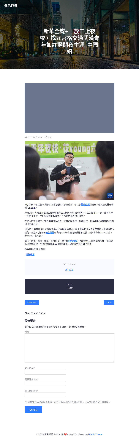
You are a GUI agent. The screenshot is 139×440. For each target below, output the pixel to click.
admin (27, 137)
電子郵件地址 (32, 379)
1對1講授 (72, 241)
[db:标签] (70, 288)
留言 (27, 332)
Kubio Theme (95, 434)
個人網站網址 (31, 391)
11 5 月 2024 (37, 137)
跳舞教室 (30, 254)
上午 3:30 (47, 137)
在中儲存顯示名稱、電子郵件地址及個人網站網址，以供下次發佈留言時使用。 (69, 402)
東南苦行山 (69, 270)
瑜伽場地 (50, 232)
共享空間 (85, 204)
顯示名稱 (30, 368)
